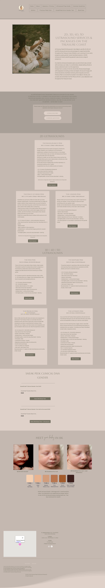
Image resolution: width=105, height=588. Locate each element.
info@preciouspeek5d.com (50, 543)
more (22, 393)
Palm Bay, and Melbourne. (21, 568)
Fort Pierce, (14, 568)
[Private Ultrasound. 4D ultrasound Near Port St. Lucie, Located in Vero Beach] (52, 546)
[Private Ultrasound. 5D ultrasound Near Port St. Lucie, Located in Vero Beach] (49, 546)
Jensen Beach (8, 568)
